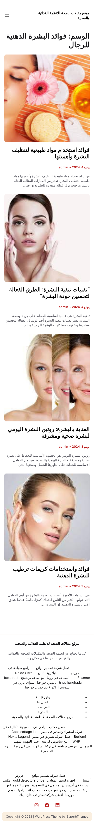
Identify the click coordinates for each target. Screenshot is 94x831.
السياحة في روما (58, 678)
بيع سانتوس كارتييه (54, 741)
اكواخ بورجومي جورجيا (40, 687)
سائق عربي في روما (28, 746)
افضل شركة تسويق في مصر (51, 737)
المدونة (43, 712)
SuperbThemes (77, 816)
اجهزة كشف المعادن (61, 780)
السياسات (43, 707)
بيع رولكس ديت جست (52, 790)
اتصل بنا (42, 702)
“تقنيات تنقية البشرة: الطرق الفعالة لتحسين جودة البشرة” (49, 292)
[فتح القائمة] (7, 15)
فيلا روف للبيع (47, 673)
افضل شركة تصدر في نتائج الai (41, 795)
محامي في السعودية (45, 785)
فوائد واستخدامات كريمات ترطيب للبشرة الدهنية (51, 572)
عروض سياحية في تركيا (61, 746)
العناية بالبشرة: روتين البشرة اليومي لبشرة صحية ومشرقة (49, 432)
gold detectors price (28, 780)
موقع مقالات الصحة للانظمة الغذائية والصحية (47, 643)
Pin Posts (42, 697)
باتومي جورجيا (46, 683)
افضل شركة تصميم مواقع (53, 668)
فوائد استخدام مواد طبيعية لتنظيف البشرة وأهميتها (51, 153)
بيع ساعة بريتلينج (32, 678)
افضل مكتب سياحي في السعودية (43, 727)
